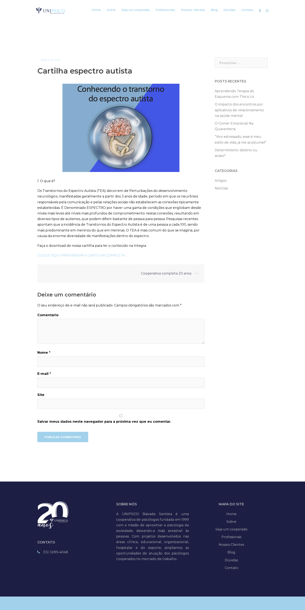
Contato (247, 10)
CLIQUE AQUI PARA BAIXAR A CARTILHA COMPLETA (81, 255)
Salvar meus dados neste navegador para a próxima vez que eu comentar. (104, 422)
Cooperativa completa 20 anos (166, 273)
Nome (43, 353)
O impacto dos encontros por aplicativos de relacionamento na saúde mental (239, 109)
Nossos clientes (193, 10)
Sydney (110, 603)
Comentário (48, 315)
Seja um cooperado (135, 10)
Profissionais (165, 10)
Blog (214, 10)
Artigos (51, 60)
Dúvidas (229, 10)
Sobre (111, 10)
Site (40, 395)
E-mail (44, 374)
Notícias (221, 188)
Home (96, 10)
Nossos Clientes (231, 545)
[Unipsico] (51, 10)
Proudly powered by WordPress (61, 603)
